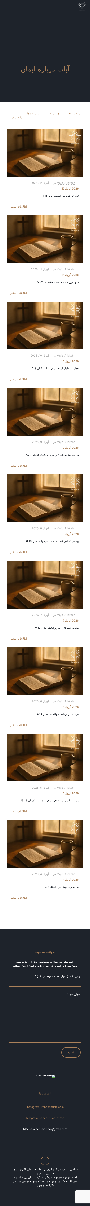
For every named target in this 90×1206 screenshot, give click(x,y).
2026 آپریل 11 (70, 275)
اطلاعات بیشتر (18, 206)
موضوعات (74, 113)
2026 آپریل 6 (71, 707)
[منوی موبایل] (7, 6)
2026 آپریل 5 (71, 793)
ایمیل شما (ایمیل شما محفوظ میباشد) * (58, 976)
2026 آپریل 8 (71, 534)
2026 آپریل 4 (71, 879)
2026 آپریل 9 (71, 447)
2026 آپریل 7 (71, 620)
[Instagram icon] (44, 1191)
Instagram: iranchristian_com (45, 1107)
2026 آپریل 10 (70, 361)
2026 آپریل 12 (70, 188)
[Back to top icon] (45, 1161)
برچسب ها (55, 113)
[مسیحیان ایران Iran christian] (82, 6)
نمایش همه (16, 117)
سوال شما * (74, 994)
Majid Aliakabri (66, 182)
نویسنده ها (33, 113)
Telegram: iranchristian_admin (45, 1118)
